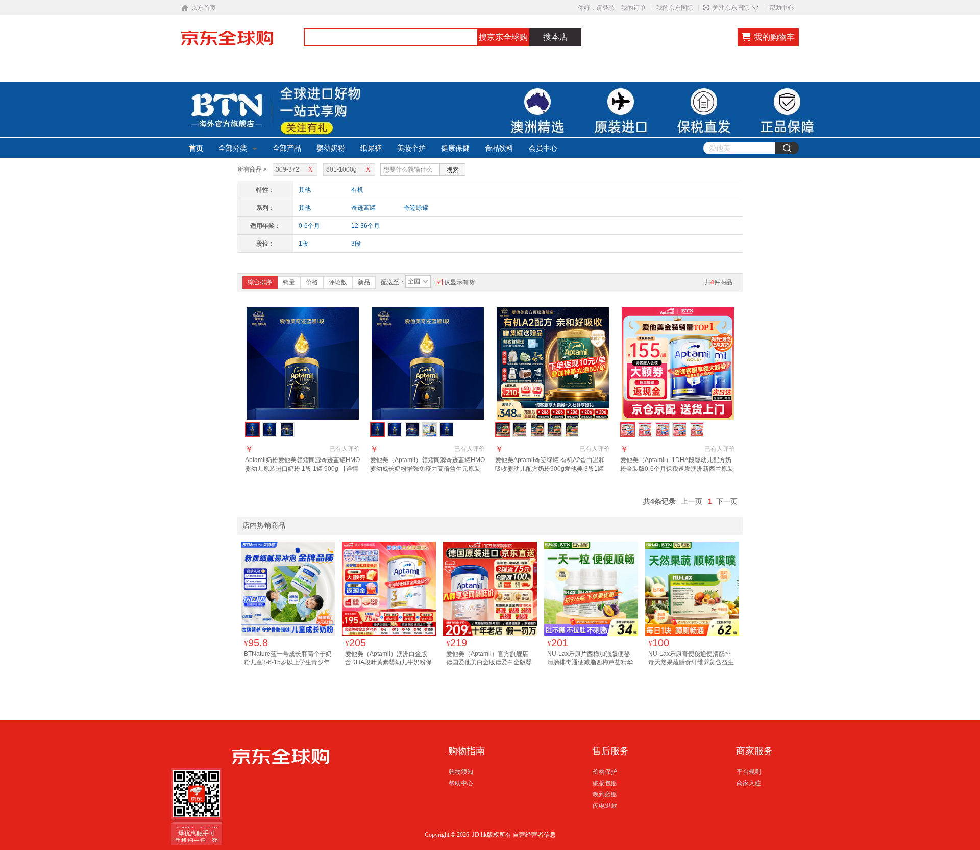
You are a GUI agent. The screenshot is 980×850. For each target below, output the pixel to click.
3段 (356, 243)
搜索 (453, 170)
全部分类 (232, 148)
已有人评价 (344, 448)
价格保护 (605, 771)
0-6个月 (309, 225)
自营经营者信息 (534, 834)
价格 (312, 282)
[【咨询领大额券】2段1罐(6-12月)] (697, 429)
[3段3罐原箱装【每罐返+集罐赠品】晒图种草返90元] (519, 429)
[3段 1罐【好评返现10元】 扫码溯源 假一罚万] (429, 429)
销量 (289, 282)
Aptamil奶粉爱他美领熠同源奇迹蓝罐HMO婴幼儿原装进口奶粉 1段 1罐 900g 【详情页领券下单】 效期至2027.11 (302, 468)
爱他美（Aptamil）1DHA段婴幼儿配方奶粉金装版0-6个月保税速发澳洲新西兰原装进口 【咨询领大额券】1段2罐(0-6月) (676, 468)
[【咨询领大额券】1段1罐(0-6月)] (645, 429)
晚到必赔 (605, 794)
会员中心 (543, 148)
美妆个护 (411, 148)
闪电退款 (605, 805)
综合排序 (260, 282)
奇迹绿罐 (416, 207)
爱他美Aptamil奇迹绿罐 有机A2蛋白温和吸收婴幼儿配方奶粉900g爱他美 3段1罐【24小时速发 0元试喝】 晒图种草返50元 (551, 468)
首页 (196, 148)
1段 (303, 243)
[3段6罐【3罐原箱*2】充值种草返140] (572, 429)
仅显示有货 (459, 282)
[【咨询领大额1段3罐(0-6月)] (662, 429)
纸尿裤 (371, 148)
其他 (305, 189)
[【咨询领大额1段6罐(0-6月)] (679, 429)
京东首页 (203, 7)
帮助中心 (781, 7)
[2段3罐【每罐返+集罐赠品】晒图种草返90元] (554, 429)
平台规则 (749, 771)
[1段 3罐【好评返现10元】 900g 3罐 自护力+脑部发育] (446, 429)
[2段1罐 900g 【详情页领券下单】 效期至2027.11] (269, 429)
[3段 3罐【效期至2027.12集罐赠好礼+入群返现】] (412, 429)
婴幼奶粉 (330, 148)
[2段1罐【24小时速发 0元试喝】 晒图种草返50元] (537, 429)
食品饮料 (499, 148)
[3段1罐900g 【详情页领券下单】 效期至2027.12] (287, 429)
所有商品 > (252, 169)
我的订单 (633, 7)
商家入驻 (749, 783)
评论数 (338, 282)
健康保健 (455, 148)
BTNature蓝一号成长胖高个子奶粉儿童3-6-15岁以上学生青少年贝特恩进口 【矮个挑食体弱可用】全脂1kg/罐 (288, 666)
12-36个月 (365, 225)
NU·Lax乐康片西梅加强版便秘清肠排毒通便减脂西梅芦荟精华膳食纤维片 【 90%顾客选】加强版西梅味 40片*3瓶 (590, 666)
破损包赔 (605, 783)
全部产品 (287, 148)
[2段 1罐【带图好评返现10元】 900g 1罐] (394, 429)
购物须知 (461, 771)
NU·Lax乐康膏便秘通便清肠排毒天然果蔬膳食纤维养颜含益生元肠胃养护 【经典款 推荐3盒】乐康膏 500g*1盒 (691, 666)
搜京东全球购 (503, 37)
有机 (357, 189)
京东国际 (242, 43)
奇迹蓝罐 (363, 207)
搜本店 (555, 37)
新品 (364, 282)
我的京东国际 (674, 7)
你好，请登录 (596, 7)
